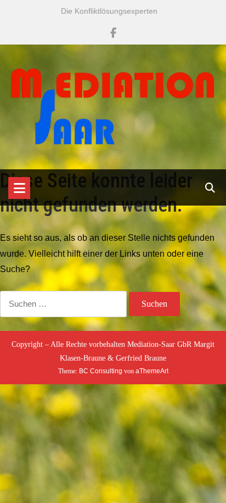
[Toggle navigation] (19, 188)
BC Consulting (100, 371)
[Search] (210, 188)
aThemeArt (151, 371)
